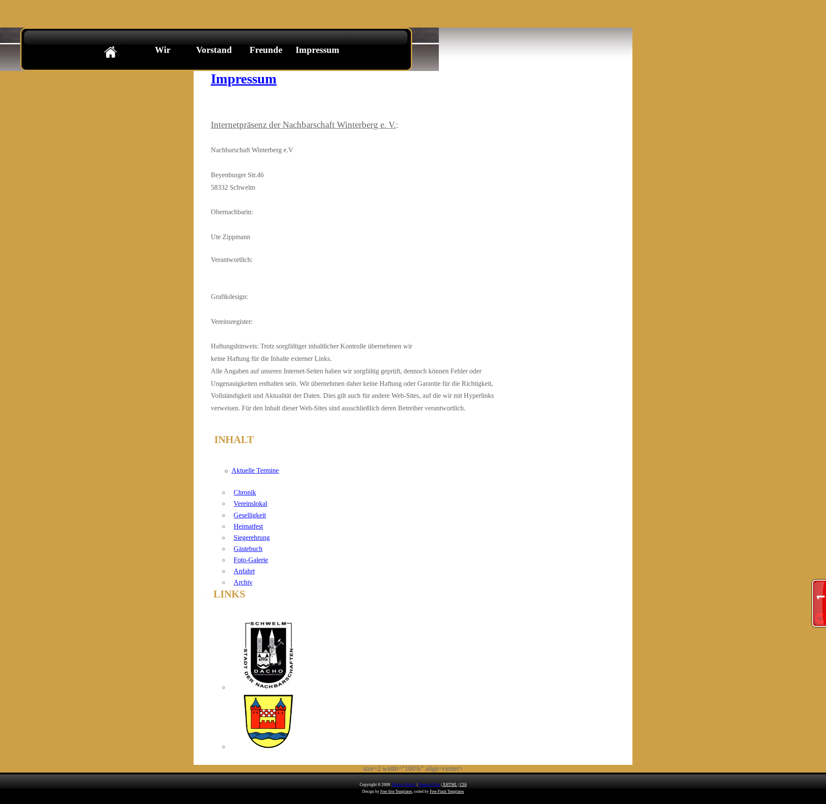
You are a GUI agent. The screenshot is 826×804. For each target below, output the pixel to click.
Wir (162, 50)
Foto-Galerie (251, 560)
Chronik (245, 492)
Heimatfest (248, 526)
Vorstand (214, 50)
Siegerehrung (252, 537)
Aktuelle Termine (255, 470)
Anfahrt (244, 571)
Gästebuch (248, 548)
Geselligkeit (250, 515)
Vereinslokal (250, 503)
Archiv (243, 582)
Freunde (266, 50)
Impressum (317, 50)
